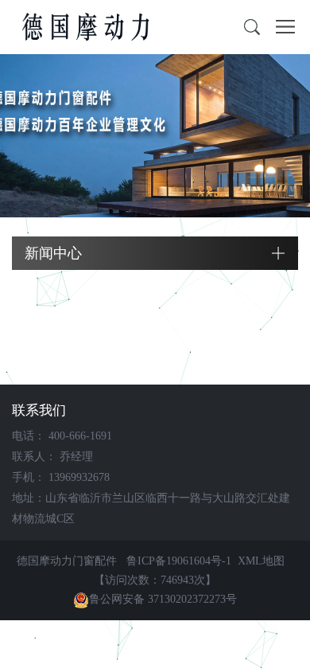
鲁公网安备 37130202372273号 (163, 599)
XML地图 (261, 561)
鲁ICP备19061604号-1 (178, 561)
